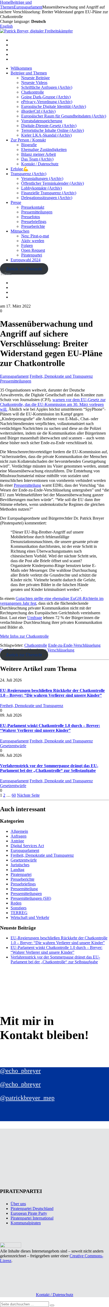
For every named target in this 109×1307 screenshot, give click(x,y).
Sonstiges (18, 908)
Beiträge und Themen (29, 73)
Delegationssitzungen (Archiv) (46, 197)
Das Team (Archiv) (37, 159)
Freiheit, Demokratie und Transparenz (61, 376)
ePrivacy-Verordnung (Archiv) (46, 101)
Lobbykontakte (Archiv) (41, 188)
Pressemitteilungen (36, 212)
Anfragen (18, 836)
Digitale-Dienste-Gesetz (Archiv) (48, 125)
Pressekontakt (32, 207)
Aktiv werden (32, 240)
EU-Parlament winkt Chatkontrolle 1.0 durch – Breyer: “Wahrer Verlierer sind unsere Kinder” (50, 728)
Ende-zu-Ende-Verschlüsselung (74, 645)
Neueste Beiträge (35, 77)
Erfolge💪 (19, 169)
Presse (16, 202)
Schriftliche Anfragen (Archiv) (46, 87)
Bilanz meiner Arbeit (38, 154)
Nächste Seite (28, 795)
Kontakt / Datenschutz (39, 164)
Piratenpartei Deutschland (32, 1208)
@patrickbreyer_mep (27, 1097)
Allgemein (19, 831)
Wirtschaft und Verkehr (30, 917)
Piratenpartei (31, 255)
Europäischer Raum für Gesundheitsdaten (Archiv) (63, 116)
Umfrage (34, 617)
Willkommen (21, 68)
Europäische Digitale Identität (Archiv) (53, 106)
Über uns (18, 1203)
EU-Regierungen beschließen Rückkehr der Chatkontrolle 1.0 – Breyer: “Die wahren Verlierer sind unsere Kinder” (52, 692)
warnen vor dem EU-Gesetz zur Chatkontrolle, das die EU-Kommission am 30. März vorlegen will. (53, 404)
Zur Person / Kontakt (28, 140)
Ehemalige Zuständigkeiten (44, 149)
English (6, 26)
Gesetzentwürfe (13, 745)
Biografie (29, 144)
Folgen (27, 245)
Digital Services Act (27, 845)
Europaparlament (14, 376)
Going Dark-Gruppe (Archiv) (46, 97)
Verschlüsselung (60, 650)
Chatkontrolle (32, 92)
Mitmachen (20, 231)
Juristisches (20, 865)
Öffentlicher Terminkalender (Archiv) (52, 183)
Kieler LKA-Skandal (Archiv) (46, 135)
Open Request (33, 250)
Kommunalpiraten (26, 1223)
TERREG (19, 912)
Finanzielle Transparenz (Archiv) (48, 193)
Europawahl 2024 (25, 260)
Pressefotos (30, 217)
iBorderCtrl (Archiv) (38, 111)
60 (14, 795)
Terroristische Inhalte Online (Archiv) (52, 130)
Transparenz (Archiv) (28, 173)
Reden (16, 903)
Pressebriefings (33, 221)
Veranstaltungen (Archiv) (42, 178)
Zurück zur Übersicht (24, 269)
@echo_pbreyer (20, 1070)
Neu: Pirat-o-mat (35, 236)
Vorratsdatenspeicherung (41, 121)
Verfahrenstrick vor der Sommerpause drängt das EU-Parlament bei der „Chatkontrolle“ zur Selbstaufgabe (49, 768)
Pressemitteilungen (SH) (31, 898)
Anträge (17, 841)
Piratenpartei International (32, 1218)
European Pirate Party (29, 1213)
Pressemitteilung (27, 485)
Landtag (17, 869)
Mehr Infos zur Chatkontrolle (24, 636)
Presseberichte (33, 226)
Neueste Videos (34, 82)
